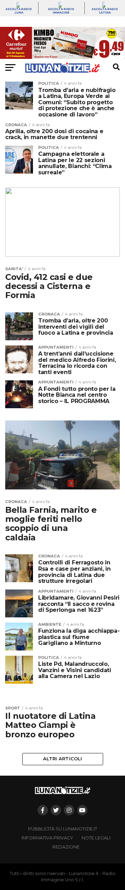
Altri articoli (62, 758)
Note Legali (96, 837)
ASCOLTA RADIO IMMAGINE (61, 10)
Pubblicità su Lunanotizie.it (62, 828)
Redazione (66, 847)
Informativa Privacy (47, 837)
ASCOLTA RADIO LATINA (105, 10)
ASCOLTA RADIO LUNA (19, 10)
